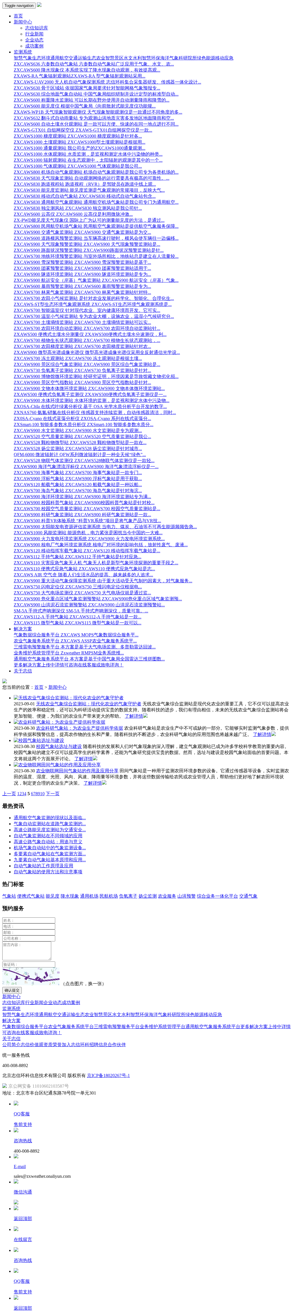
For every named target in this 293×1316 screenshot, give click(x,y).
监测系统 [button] (23, 52)
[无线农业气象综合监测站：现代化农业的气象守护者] (69, 697)
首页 (18, 15)
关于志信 (23, 670)
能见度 (53, 896)
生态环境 (41, 58)
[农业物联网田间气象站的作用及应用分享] (57, 764)
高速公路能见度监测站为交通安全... (50, 829)
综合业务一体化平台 (217, 896)
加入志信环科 (75, 1044)
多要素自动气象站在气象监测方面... (50, 853)
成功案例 (34, 45)
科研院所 (188, 58)
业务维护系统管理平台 (162, 1026)
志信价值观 (32, 1044)
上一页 (9, 793)
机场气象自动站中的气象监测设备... (50, 847)
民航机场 (109, 896)
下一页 (53, 793)
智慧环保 (151, 58)
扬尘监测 (147, 896)
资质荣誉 (52, 1044)
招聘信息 (98, 1044)
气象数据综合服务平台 (25, 1026)
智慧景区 (114, 58)
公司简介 (11, 1044)
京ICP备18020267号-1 (108, 1075)
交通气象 (248, 896)
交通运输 (78, 58)
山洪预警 (186, 896)
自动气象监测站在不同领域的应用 (48, 835)
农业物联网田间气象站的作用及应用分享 (77, 770)
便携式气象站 (31, 896)
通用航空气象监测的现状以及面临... (50, 817)
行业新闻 (34, 33)
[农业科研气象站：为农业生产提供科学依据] (59, 722)
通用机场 (89, 896)
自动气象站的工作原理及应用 (43, 865)
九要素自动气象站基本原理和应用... (50, 859)
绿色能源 (206, 58)
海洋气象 (169, 58)
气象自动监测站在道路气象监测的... (50, 823)
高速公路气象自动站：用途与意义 (48, 841)
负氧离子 (128, 896)
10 (42, 793)
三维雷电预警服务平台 (117, 1026)
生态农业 (96, 58)
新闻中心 (57, 687)
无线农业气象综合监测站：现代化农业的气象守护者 (88, 703)
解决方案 (11, 1020)
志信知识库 (36, 27)
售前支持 (23, 1124)
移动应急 (224, 58)
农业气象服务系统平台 (71, 1026)
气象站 (9, 896)
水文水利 (133, 58)
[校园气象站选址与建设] (39, 740)
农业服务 (167, 896)
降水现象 (70, 896)
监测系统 (11, 1008)
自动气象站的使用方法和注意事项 (48, 871)
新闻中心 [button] (23, 21)
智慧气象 (23, 58)
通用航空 (59, 58)
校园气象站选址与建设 (59, 746)
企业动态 (34, 39)
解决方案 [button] (23, 628)
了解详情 (134, 716)
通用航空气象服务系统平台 (212, 1026)
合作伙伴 (117, 1044)
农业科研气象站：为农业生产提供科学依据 (79, 728)
